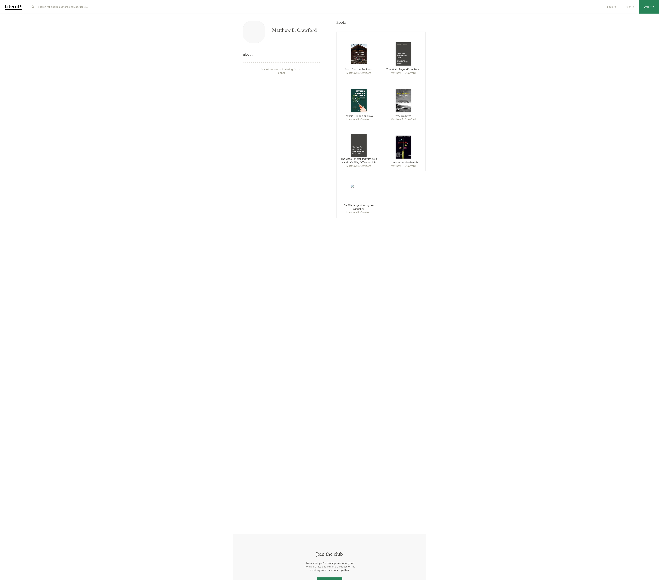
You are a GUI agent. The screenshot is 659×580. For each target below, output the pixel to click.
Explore (611, 6)
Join (646, 6)
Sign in (630, 6)
